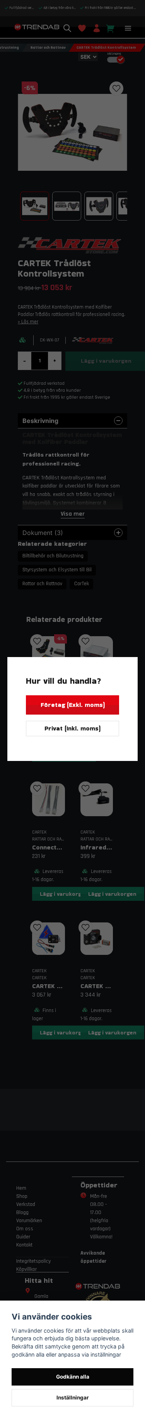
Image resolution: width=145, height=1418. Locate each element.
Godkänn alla (72, 1377)
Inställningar (72, 1397)
